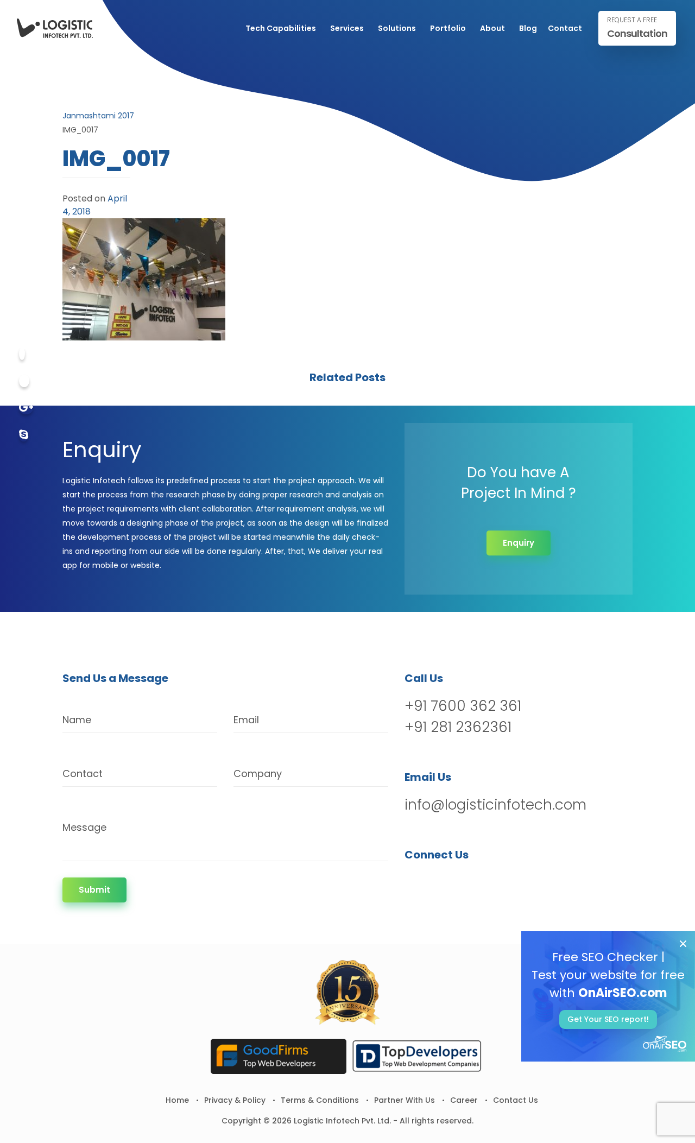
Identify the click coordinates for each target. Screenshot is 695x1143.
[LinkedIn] (470, 882)
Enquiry (518, 542)
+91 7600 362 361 (463, 706)
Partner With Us (404, 1100)
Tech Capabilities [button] (280, 28)
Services (347, 28)
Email (246, 720)
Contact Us (515, 1100)
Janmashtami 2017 (98, 115)
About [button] (492, 28)
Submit (94, 889)
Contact (565, 28)
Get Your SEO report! (608, 1019)
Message (84, 827)
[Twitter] (24, 381)
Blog (528, 28)
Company (257, 773)
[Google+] (26, 408)
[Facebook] (22, 354)
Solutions (397, 28)
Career (464, 1100)
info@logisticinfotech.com (495, 804)
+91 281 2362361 (458, 727)
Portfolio (448, 28)
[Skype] (23, 435)
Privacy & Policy (235, 1100)
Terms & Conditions (320, 1100)
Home (177, 1100)
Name (76, 720)
